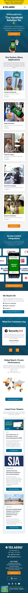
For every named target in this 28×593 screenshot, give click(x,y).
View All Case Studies (13, 402)
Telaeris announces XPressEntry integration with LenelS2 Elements (13, 475)
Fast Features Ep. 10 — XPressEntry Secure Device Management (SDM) (14, 439)
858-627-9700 (14, 554)
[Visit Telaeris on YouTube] (18, 583)
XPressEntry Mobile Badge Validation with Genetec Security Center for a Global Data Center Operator (14, 516)
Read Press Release (14, 492)
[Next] (17, 353)
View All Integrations (13, 288)
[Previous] (10, 353)
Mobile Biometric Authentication (14, 568)
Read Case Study (14, 530)
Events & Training (14, 566)
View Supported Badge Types (12, 315)
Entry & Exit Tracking (14, 569)
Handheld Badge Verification (14, 564)
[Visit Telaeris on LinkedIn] (9, 583)
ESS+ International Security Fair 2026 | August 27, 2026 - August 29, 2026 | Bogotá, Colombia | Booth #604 (14, 2)
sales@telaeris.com (15, 556)
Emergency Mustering (14, 563)
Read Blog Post (14, 453)
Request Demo (14, 37)
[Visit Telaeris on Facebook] (12, 583)
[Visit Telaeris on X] (15, 583)
